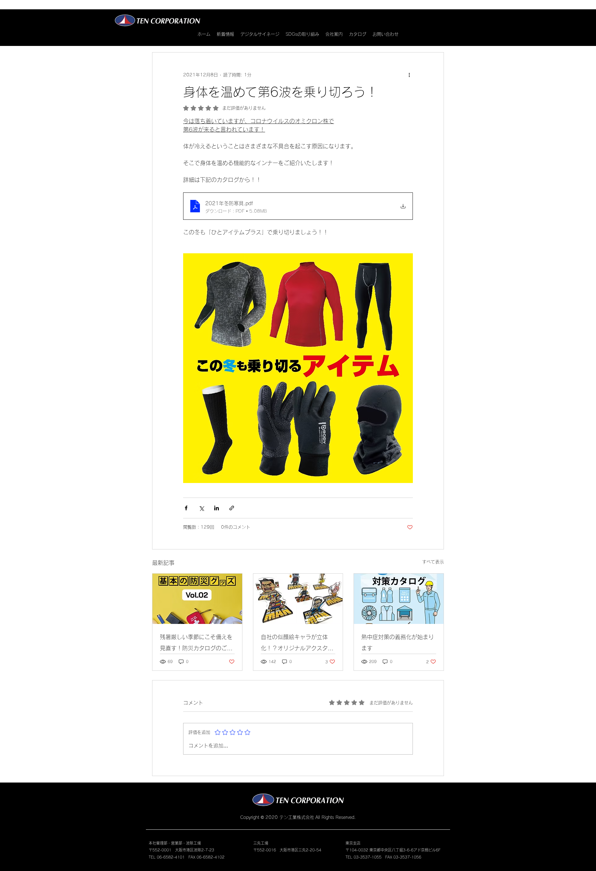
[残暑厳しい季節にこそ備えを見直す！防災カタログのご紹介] (197, 599)
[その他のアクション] (409, 75)
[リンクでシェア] (232, 508)
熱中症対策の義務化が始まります (397, 642)
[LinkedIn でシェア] (216, 508)
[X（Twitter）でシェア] (201, 508)
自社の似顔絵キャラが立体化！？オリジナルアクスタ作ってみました (297, 644)
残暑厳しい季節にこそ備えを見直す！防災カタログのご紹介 (196, 644)
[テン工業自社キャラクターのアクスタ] (298, 599)
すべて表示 (433, 562)
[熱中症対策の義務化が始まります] (399, 599)
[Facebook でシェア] (186, 508)
